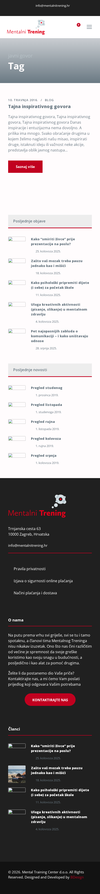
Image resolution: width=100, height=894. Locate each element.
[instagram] (50, 10)
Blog (49, 100)
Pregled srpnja (44, 455)
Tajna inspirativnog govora (39, 106)
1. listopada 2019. (47, 429)
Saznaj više (25, 166)
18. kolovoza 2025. (48, 273)
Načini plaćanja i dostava (35, 592)
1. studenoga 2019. (48, 412)
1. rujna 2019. (45, 446)
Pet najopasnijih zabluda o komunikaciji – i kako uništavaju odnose (59, 336)
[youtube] (56, 10)
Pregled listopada (46, 404)
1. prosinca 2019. (47, 395)
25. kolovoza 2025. (48, 251)
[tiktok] (62, 10)
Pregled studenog (46, 388)
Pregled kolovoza (46, 438)
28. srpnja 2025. (46, 348)
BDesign (77, 877)
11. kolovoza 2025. (48, 295)
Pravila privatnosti (30, 568)
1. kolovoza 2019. (47, 463)
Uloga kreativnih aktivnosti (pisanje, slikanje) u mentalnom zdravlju (59, 309)
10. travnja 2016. (23, 100)
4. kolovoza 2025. (47, 321)
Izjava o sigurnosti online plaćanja (43, 580)
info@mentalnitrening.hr (52, 5)
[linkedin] (44, 10)
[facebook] (39, 10)
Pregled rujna (43, 421)
